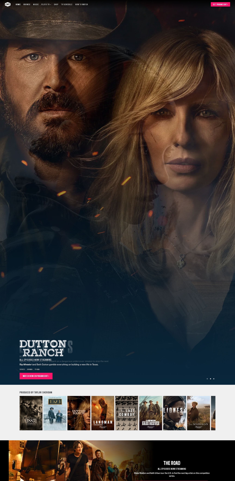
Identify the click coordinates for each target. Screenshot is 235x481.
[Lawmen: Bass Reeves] (150, 413)
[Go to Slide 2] (210, 378)
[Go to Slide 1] (207, 378)
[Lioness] (174, 413)
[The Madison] (198, 413)
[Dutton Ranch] (78, 413)
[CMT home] (7, 4)
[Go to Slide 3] (213, 378)
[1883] (31, 413)
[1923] (55, 413)
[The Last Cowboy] (126, 413)
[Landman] (102, 413)
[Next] (211, 413)
